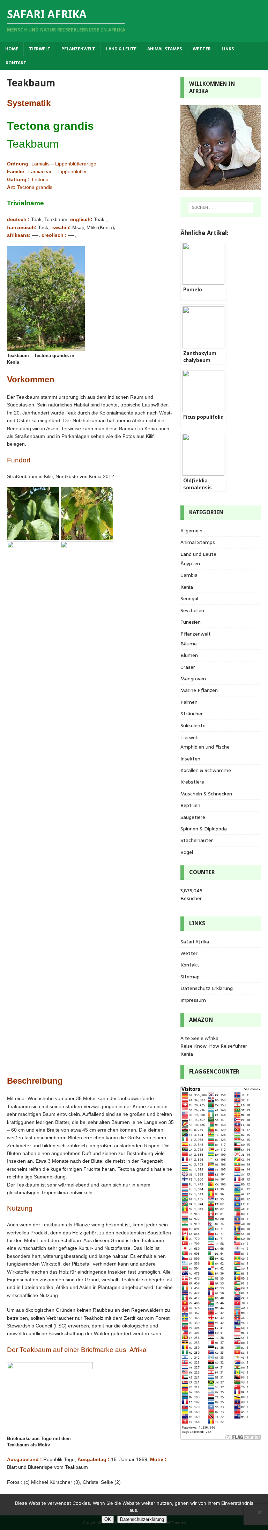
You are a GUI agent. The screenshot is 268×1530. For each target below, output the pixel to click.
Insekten (190, 759)
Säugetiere (192, 817)
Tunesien (190, 622)
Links (228, 48)
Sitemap (190, 976)
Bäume (188, 643)
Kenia (186, 587)
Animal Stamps (164, 48)
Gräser (187, 667)
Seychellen (192, 610)
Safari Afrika (194, 941)
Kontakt (16, 62)
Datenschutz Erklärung (206, 988)
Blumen (189, 655)
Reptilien (190, 805)
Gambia (189, 575)
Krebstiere (192, 782)
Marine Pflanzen (199, 690)
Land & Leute (121, 48)
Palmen (189, 702)
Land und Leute (198, 554)
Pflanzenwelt (78, 48)
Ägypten (190, 563)
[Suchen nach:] (221, 207)
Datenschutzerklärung (142, 1519)
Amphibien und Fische (205, 747)
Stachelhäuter (196, 840)
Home (11, 48)
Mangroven (193, 678)
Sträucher (191, 713)
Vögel (186, 852)
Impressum (193, 1000)
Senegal (189, 598)
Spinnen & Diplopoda (203, 829)
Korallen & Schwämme (205, 770)
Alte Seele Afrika (199, 1038)
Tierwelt (40, 48)
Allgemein (191, 530)
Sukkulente (193, 725)
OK (107, 1519)
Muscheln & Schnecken (206, 794)
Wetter (202, 48)
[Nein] (259, 1512)
